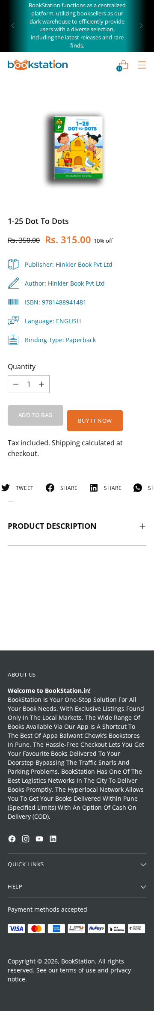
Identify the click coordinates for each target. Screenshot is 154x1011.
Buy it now (95, 420)
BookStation (78, 961)
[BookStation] (38, 64)
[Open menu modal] (142, 64)
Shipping (66, 442)
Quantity (22, 366)
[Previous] (12, 26)
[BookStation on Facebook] (13, 840)
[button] (23, 902)
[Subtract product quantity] (41, 384)
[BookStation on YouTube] (40, 840)
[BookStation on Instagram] (26, 840)
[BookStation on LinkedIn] (54, 840)
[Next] (141, 26)
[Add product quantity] (16, 384)
